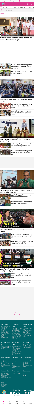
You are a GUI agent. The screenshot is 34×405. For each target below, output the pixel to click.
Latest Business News (6, 346)
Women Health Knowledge (4, 376)
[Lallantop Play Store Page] (28, 393)
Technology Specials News (16, 352)
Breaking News (15, 330)
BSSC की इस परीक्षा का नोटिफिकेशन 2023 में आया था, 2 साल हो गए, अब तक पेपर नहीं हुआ (21, 236)
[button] (32, 4)
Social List (3, 334)
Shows (24, 373)
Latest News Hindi (27, 346)
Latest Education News (15, 362)
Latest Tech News (16, 348)
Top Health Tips (4, 373)
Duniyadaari (4, 327)
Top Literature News (16, 336)
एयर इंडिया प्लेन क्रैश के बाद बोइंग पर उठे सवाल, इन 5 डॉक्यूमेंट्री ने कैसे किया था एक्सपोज (21, 282)
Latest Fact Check (16, 373)
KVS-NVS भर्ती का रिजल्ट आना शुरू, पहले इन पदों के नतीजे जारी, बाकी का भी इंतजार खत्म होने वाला (21, 66)
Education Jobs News (16, 363)
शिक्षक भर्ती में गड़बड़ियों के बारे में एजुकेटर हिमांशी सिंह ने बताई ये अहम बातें (16, 230)
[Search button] (28, 4)
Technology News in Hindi (16, 347)
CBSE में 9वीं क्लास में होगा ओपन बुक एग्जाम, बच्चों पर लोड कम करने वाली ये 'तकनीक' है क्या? (21, 152)
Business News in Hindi (5, 345)
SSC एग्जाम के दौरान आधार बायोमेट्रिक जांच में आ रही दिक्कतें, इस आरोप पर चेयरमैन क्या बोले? (16, 191)
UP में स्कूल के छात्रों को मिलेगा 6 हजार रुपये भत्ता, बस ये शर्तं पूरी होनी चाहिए (22, 242)
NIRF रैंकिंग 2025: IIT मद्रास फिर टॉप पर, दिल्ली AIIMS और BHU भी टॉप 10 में (16, 140)
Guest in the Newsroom (4, 329)
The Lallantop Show (5, 326)
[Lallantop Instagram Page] (16, 393)
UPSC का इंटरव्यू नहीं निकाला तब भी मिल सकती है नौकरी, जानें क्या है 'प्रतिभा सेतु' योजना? (21, 275)
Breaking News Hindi (27, 344)
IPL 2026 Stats (26, 363)
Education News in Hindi (16, 360)
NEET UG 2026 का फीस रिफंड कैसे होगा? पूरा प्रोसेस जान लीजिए (21, 72)
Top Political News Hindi (16, 332)
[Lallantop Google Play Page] (26, 393)
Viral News (14, 339)
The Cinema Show (5, 337)
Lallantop (2, 1)
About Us (3, 382)
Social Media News (27, 347)
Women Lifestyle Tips (6, 377)
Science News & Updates (15, 350)
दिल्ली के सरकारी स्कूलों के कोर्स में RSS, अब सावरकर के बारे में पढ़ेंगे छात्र (16, 100)
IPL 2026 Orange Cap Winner (27, 364)
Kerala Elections (4, 364)
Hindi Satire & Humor (17, 328)
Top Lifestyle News (5, 374)
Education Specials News (16, 365)
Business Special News (5, 348)
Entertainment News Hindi (27, 329)
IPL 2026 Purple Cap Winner (27, 366)
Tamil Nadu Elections (5, 362)
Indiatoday (11, 1)
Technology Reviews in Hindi (16, 354)
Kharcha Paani (4, 332)
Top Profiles (14, 338)
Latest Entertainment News (27, 336)
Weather (25, 375)
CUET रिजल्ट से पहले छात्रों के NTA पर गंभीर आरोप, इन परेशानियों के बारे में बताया (15, 270)
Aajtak (7, 1)
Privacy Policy (4, 383)
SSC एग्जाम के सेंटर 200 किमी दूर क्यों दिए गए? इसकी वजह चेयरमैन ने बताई (21, 202)
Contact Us (3, 385)
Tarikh (2, 335)
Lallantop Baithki (5, 331)
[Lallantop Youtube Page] (19, 393)
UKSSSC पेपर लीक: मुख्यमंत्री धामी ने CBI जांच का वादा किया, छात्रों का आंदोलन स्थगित (21, 106)
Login (24, 376)
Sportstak (17, 1)
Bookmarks (25, 374)
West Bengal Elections (4, 360)
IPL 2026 (25, 360)
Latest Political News (16, 335)
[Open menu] (1, 7)
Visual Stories (26, 375)
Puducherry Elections (6, 363)
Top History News (16, 333)
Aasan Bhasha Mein (5, 333)
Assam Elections (4, 363)
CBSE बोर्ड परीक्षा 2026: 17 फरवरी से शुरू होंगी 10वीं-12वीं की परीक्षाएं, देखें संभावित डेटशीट (21, 113)
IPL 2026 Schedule (27, 361)
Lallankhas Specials (16, 329)
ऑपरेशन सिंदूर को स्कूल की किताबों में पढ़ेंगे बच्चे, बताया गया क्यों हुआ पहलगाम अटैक (21, 145)
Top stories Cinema (27, 330)
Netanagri (3, 330)
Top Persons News (16, 337)
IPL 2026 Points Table (27, 362)
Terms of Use (4, 384)
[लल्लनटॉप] (3, 4)
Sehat (2, 336)
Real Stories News (16, 334)
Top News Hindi (26, 345)
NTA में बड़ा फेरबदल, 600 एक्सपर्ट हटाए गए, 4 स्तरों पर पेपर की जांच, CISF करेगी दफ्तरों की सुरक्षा (16, 39)
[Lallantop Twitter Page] (14, 393)
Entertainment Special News (26, 332)
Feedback (3, 386)
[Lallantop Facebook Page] (11, 393)
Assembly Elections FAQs (5, 366)
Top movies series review (27, 334)
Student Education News (16, 367)
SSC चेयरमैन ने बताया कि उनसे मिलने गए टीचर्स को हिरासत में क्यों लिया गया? (21, 196)
